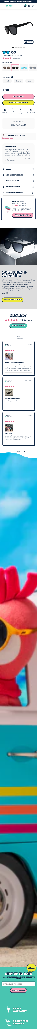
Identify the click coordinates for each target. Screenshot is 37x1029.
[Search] (29, 6)
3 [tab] (18, 47)
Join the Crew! (18, 990)
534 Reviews (22, 205)
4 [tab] (21, 47)
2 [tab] (16, 47)
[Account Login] (25, 6)
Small (7, 81)
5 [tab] (24, 47)
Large (29, 81)
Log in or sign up (7, 138)
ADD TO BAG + (18, 96)
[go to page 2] (25, 452)
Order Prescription (19, 102)
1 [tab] (13, 47)
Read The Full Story (13, 300)
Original (18, 81)
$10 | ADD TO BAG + (23, 215)
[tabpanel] (18, 29)
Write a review (18, 326)
